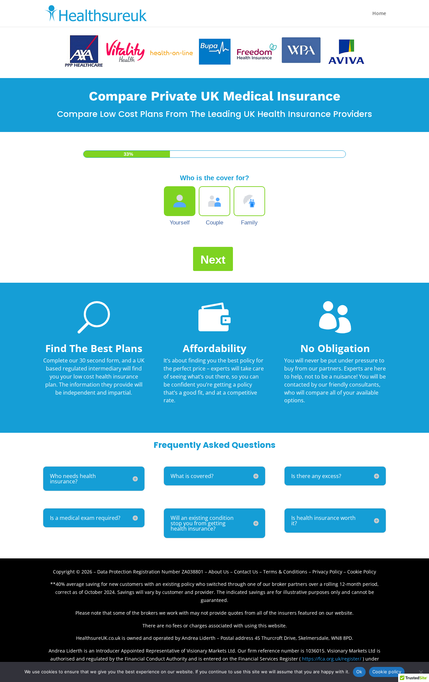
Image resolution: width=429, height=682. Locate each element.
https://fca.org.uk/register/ (331, 659)
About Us (218, 571)
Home (379, 13)
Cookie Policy (361, 571)
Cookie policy (386, 671)
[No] (420, 672)
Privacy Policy (327, 571)
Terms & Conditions (285, 571)
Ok (359, 671)
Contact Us (246, 571)
